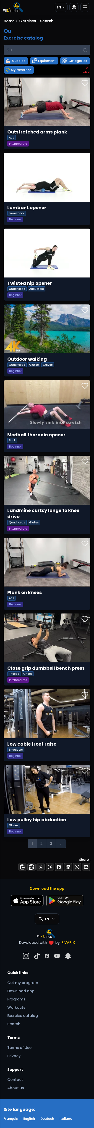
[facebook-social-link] (47, 956)
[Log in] (73, 7)
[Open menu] (84, 7)
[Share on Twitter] (41, 867)
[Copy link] (22, 867)
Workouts (16, 1007)
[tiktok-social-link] (37, 956)
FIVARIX (68, 942)
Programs (16, 999)
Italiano (66, 1118)
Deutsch (47, 1118)
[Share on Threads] (50, 867)
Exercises (27, 21)
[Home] (13, 7)
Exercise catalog (22, 1015)
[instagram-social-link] (26, 956)
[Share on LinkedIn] (68, 867)
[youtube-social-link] (57, 956)
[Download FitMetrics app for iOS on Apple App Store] (27, 900)
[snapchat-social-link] (68, 956)
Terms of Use (19, 1047)
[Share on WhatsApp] (77, 867)
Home (9, 21)
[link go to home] (47, 933)
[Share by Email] (86, 867)
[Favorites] (84, 82)
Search (13, 1024)
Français (11, 1118)
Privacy (14, 1056)
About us (15, 1088)
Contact (15, 1079)
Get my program (22, 982)
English (29, 1118)
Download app (20, 991)
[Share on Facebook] (59, 867)
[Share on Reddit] (31, 867)
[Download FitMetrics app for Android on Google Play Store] (64, 900)
